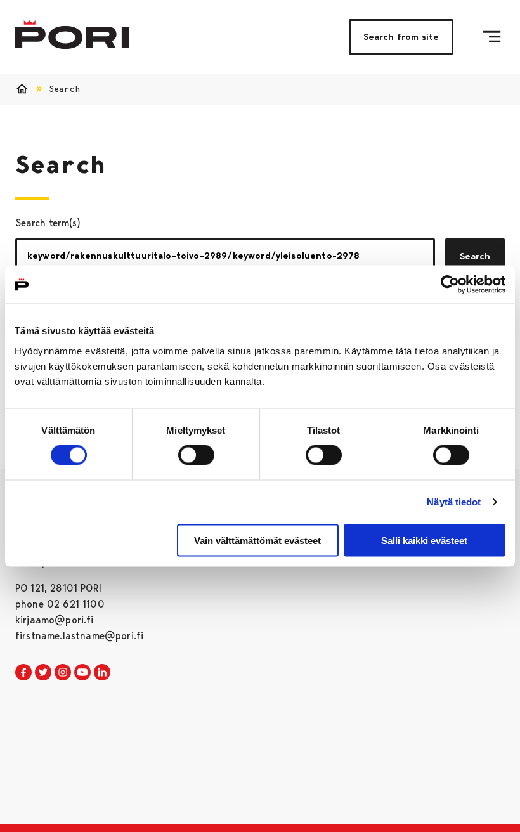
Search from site (401, 36)
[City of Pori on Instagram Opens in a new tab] (63, 673)
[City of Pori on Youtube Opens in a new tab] (82, 673)
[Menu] (492, 37)
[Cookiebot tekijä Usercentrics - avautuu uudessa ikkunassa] (449, 284)
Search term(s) (48, 223)
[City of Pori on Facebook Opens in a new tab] (23, 673)
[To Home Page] (72, 34)
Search (475, 256)
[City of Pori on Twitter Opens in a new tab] (43, 673)
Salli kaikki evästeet (424, 540)
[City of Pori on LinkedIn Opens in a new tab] (102, 673)
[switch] (196, 455)
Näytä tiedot (454, 502)
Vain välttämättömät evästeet (257, 540)
